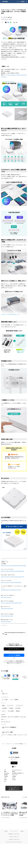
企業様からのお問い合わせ (14, 836)
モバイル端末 (5, 699)
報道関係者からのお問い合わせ (14, 833)
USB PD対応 (17, 708)
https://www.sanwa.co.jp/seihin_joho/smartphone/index (12, 571)
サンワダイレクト (19, 705)
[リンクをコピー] (16, 22)
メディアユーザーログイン (14, 648)
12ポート (4, 711)
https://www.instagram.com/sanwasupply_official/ (11, 602)
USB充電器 (4, 708)
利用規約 (22, 831)
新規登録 (22, 1)
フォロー (14, 762)
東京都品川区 (4, 716)
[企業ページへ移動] (14, 753)
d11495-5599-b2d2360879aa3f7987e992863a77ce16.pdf (14, 633)
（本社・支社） (10, 716)
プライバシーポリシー (14, 831)
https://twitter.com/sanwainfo (7, 608)
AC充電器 (11, 708)
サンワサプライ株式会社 (18, 743)
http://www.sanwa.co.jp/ (16, 769)
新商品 (3, 705)
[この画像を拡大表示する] (5, 677)
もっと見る (25, 797)
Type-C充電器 (11, 711)
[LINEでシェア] (10, 22)
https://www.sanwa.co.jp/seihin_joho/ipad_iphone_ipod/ (12, 576)
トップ (3, 743)
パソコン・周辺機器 (14, 699)
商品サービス (5, 693)
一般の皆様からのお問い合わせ (14, 839)
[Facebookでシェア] (8, 22)
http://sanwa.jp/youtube (6, 621)
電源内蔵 (18, 711)
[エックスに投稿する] (6, 22)
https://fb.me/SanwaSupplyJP (7, 615)
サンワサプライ (10, 705)
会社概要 (5, 831)
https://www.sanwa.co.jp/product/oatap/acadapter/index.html (13, 565)
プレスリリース (9, 743)
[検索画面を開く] (26, 1)
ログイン (18, 1)
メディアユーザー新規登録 (14, 655)
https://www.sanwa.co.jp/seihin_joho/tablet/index (11, 582)
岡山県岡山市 (16, 716)
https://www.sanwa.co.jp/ (6, 597)
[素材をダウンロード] (14, 22)
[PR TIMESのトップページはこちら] (5, 1)
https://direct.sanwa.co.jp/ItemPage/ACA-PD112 (11, 589)
